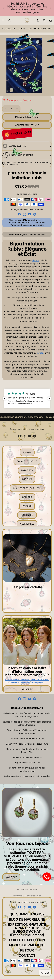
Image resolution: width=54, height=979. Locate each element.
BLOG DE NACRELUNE (27, 919)
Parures (27, 506)
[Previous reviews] (5, 398)
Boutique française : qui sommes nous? (28, 234)
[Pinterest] (34, 214)
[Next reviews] (49, 398)
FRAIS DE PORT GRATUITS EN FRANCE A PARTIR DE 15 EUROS (27, 163)
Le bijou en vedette (27, 587)
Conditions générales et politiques (27, 896)
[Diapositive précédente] (3, 8)
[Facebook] (19, 214)
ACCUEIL (6, 28)
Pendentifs (27, 515)
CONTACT (27, 955)
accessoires (27, 524)
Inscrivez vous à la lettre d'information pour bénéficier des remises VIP (27, 671)
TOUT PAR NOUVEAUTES (39, 28)
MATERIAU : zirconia (17, 146)
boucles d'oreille (27, 461)
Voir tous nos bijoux (27, 843)
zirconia (35, 260)
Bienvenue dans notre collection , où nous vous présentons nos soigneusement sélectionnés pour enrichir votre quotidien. (27, 859)
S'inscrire (27, 689)
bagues (27, 452)
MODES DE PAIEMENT (27, 945)
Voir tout (11, 877)
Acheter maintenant (27, 125)
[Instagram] (24, 214)
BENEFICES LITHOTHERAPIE (21, 155)
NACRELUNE (31, 889)
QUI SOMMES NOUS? (27, 914)
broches (27, 479)
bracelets (27, 470)
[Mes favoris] (44, 20)
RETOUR (27, 950)
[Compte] (38, 20)
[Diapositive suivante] (51, 8)
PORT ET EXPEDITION (27, 940)
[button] (27, 398)
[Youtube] (29, 214)
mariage (40, 353)
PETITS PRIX (19, 28)
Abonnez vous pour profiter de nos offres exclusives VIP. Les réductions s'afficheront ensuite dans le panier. (27, 222)
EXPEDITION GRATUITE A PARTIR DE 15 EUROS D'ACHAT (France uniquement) (27, 929)
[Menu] (3, 20)
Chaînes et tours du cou (27, 488)
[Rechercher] (9, 20)
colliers (27, 497)
